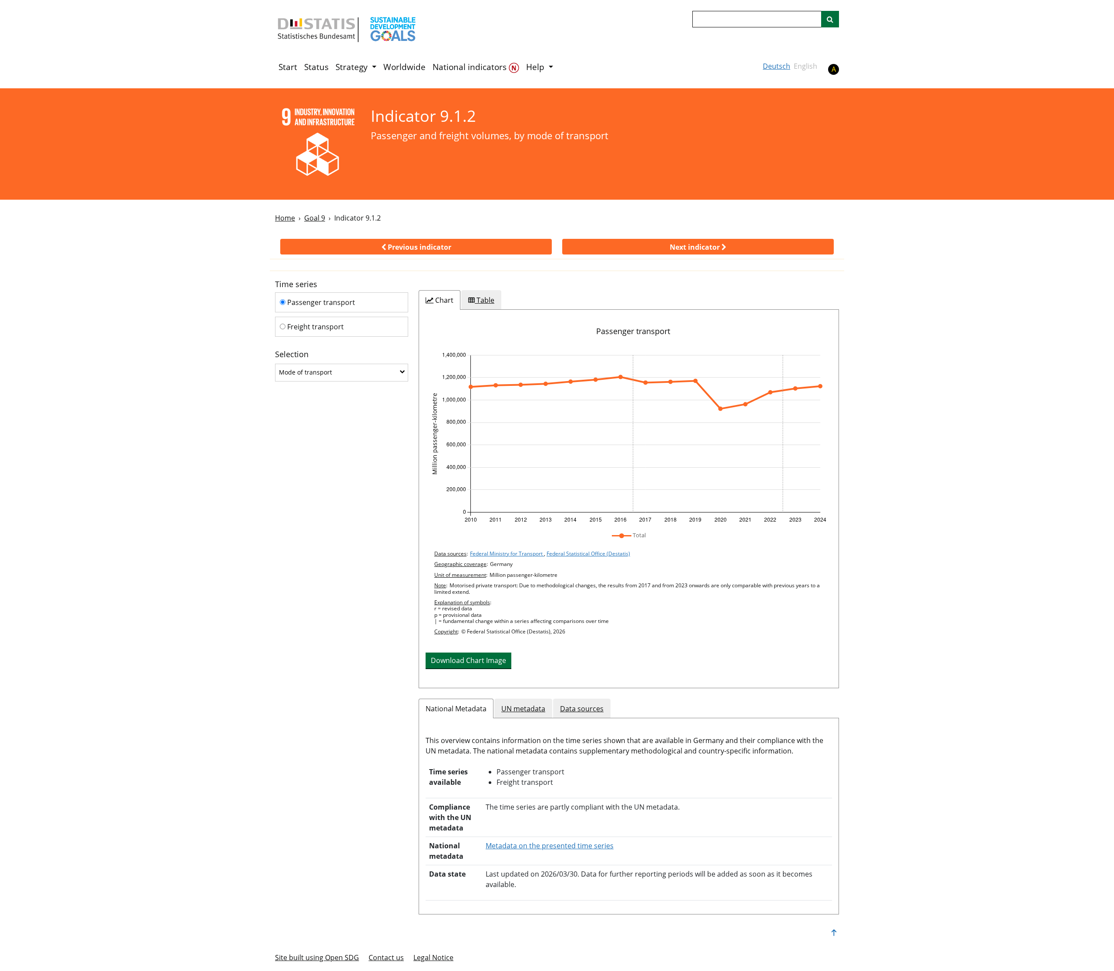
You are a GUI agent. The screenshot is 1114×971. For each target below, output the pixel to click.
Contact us (386, 957)
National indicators (471, 67)
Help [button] (536, 67)
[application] (629, 438)
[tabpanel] (629, 498)
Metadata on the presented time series (550, 845)
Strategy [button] (353, 67)
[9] (317, 143)
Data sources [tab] (582, 708)
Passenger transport (320, 302)
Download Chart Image (468, 660)
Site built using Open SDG (317, 957)
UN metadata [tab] (523, 708)
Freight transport (314, 326)
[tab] (439, 300)
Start (287, 67)
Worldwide (404, 67)
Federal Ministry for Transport (507, 553)
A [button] (834, 69)
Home (285, 218)
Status (316, 67)
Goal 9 (314, 218)
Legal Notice (433, 957)
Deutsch (776, 66)
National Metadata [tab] (456, 708)
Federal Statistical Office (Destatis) (588, 553)
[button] (416, 246)
